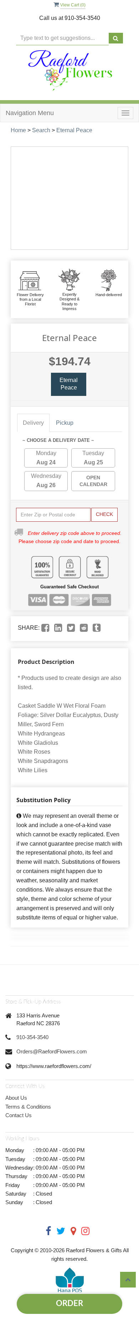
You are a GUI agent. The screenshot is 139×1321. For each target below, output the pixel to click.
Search (41, 130)
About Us (16, 1098)
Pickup (64, 423)
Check (104, 514)
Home (18, 130)
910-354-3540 (32, 1037)
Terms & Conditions (28, 1107)
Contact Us (18, 1115)
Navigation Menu (30, 113)
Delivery (33, 423)
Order (69, 1303)
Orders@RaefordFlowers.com (51, 1051)
